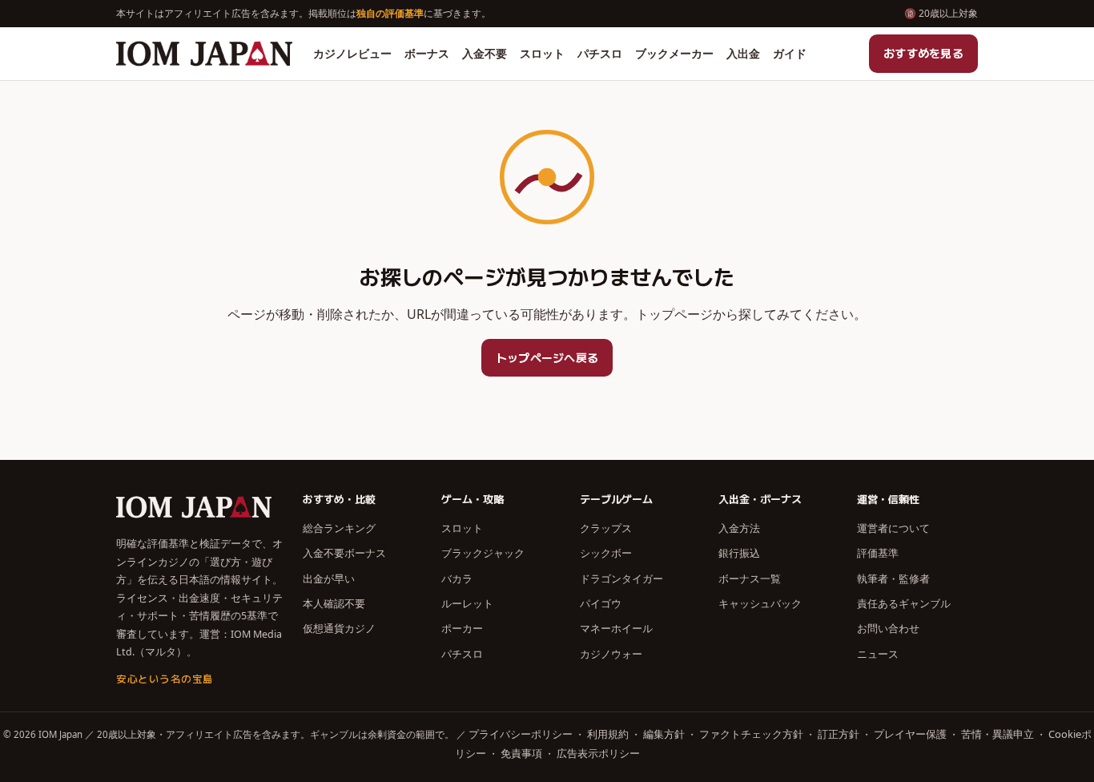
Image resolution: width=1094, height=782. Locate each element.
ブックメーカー (674, 53)
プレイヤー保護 (910, 734)
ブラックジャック (483, 553)
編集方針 (664, 734)
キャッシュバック (760, 603)
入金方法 (739, 528)
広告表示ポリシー (598, 753)
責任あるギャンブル (904, 603)
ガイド (789, 53)
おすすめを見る (923, 53)
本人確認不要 (334, 603)
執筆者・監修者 (893, 578)
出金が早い (329, 578)
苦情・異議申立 (997, 734)
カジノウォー (611, 654)
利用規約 (608, 734)
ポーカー (462, 628)
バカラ (457, 578)
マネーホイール (616, 628)
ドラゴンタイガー (621, 578)
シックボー (606, 553)
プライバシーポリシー (521, 734)
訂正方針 (838, 734)
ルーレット (467, 603)
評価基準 (878, 553)
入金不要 (484, 53)
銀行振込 (739, 553)
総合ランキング (339, 528)
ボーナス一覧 (749, 578)
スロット (542, 53)
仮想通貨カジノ (339, 628)
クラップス (606, 528)
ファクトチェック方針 (751, 734)
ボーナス (426, 53)
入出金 (743, 53)
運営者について (893, 528)
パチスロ (599, 53)
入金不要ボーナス (344, 553)
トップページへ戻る (547, 357)
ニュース (878, 654)
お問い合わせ (888, 628)
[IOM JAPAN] (204, 53)
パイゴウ (600, 603)
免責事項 (521, 753)
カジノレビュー (352, 53)
